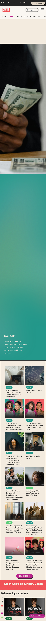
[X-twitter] (2, 609)
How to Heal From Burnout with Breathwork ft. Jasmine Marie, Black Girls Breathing (14, 495)
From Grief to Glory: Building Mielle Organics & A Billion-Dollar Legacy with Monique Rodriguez (14, 460)
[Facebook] (2, 606)
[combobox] (32, 10)
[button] (24, 576)
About (10, 3)
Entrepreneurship (33, 16)
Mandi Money (24, 3)
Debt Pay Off (20, 16)
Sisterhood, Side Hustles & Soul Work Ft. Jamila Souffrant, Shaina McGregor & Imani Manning (34, 530)
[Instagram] (2, 617)
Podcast (4, 3)
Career (11, 16)
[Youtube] (2, 613)
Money (4, 16)
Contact (16, 3)
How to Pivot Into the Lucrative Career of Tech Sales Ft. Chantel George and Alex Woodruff (34, 565)
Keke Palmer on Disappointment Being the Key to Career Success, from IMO (12, 565)
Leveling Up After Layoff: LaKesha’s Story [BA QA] (33, 493)
